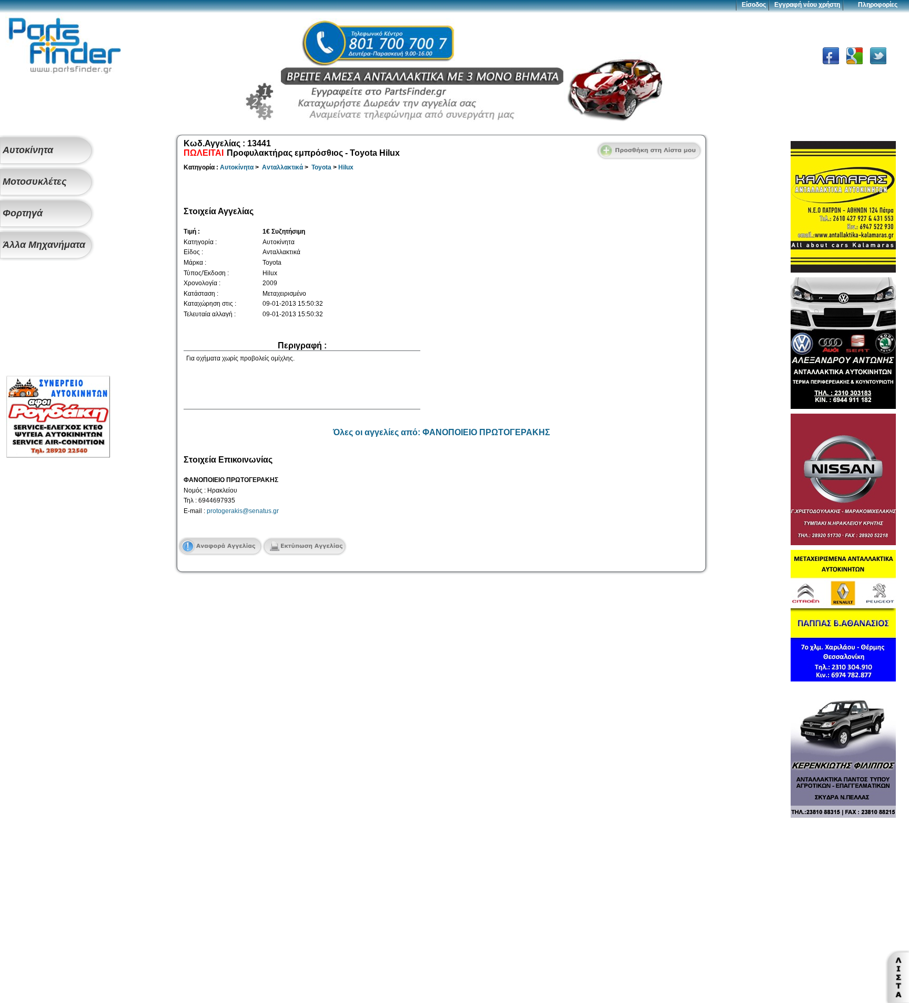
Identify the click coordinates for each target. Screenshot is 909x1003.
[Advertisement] (57, 319)
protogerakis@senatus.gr (243, 511)
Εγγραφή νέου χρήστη (807, 4)
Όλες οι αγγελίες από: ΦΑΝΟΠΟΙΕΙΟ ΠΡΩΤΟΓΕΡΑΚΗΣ (441, 432)
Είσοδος (754, 4)
